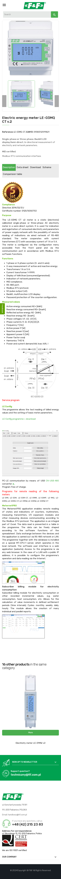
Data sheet (23, 167)
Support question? (20, 771)
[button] (30, 732)
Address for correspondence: (17, 831)
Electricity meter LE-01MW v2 (30, 743)
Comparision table (12, 174)
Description (9, 167)
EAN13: (29, 132)
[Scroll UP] (57, 875)
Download (35, 167)
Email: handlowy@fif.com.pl (14, 815)
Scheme (47, 167)
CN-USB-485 (52, 480)
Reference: (7, 132)
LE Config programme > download (19, 419)
